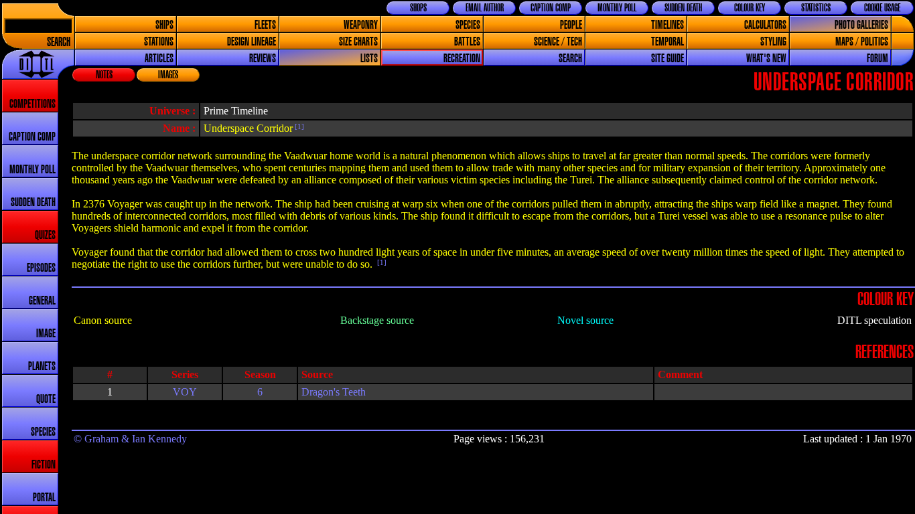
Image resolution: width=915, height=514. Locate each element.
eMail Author (485, 8)
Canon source (103, 320)
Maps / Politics (861, 42)
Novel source (585, 320)
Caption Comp (551, 8)
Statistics (816, 8)
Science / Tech (558, 42)
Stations (158, 42)
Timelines (667, 25)
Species (467, 25)
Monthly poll (32, 170)
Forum (877, 59)
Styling (773, 42)
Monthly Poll (616, 8)
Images (168, 75)
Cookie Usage (882, 8)
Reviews (262, 59)
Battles (467, 42)
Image (46, 334)
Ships (164, 25)
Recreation (461, 59)
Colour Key (749, 8)
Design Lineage (251, 42)
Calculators (765, 25)
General (42, 301)
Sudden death (33, 202)
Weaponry (361, 25)
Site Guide (667, 59)
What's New (766, 59)
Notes (104, 75)
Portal (44, 498)
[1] (298, 126)
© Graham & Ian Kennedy (130, 438)
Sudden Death (683, 8)
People (571, 25)
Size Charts (358, 42)
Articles (159, 59)
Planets (42, 366)
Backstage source (377, 320)
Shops (418, 8)
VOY (185, 392)
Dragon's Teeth (333, 392)
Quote (46, 399)
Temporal (667, 42)
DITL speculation (874, 320)
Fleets (265, 25)
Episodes (41, 268)
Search (58, 42)
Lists (369, 59)
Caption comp (32, 137)
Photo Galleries (861, 25)
